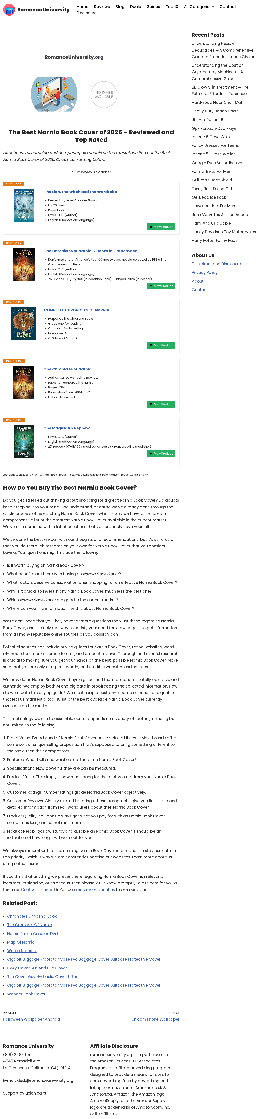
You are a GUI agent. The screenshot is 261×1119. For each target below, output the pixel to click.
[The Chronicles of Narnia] (23, 382)
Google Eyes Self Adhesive (217, 163)
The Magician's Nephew (67, 428)
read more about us (95, 889)
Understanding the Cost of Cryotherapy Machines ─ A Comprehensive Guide (217, 72)
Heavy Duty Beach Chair (215, 111)
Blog (120, 6)
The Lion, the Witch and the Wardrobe (80, 191)
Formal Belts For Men (211, 171)
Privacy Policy (205, 272)
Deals (135, 6)
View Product (163, 227)
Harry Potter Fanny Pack (214, 240)
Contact (228, 6)
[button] (213, 6)
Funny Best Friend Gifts (213, 189)
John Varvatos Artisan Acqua (220, 214)
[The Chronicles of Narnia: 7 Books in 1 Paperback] (23, 264)
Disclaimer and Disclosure (216, 264)
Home (82, 6)
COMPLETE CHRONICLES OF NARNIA (76, 310)
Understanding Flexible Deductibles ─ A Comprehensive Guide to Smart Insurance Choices (225, 50)
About (198, 281)
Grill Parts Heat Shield (212, 180)
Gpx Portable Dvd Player (215, 128)
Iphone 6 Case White (212, 137)
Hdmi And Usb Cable (211, 223)
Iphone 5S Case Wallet (213, 154)
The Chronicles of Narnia (68, 369)
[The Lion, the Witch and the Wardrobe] (23, 205)
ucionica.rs (35, 1093)
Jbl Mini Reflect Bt (208, 119)
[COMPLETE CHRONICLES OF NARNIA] (23, 323)
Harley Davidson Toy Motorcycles (224, 232)
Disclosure (87, 13)
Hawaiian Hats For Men (213, 206)
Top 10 (172, 6)
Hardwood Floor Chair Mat (217, 102)
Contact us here (36, 889)
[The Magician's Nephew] (23, 441)
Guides (153, 6)
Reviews (102, 6)
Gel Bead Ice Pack (209, 197)
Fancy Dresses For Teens (215, 145)
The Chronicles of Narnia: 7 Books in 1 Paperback (90, 250)
